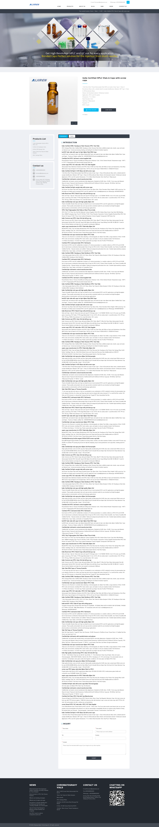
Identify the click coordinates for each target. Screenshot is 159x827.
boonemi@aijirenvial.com (42, 173)
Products (70, 6)
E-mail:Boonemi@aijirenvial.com (91, 789)
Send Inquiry (92, 110)
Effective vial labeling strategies (37, 798)
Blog (92, 6)
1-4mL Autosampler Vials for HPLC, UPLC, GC (41, 144)
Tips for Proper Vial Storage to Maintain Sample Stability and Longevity (37, 809)
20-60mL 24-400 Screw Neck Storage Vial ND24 (67, 802)
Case (102, 6)
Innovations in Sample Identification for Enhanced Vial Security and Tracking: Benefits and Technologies (38, 804)
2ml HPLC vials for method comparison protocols (36, 814)
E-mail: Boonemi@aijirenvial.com (99, 2)
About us (82, 6)
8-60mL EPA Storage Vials (39, 149)
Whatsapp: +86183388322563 (91, 793)
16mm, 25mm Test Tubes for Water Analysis (40, 152)
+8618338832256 (40, 170)
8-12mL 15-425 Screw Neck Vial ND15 (66, 806)
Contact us (123, 6)
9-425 (101, 11)
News (111, 6)
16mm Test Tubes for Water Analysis (66, 795)
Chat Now (108, 110)
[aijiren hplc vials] (41, 4)
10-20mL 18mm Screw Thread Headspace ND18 (67, 809)
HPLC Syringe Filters (37, 155)
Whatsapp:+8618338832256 (117, 2)
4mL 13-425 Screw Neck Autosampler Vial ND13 (67, 792)
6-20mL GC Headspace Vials (39, 147)
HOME (59, 6)
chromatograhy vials (67, 786)
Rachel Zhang (32, 816)
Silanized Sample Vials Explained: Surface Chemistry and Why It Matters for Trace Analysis (38, 790)
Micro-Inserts (60, 797)
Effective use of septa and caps (37, 800)
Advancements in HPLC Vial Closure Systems (38, 794)
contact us (90, 785)
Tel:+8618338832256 (88, 791)
